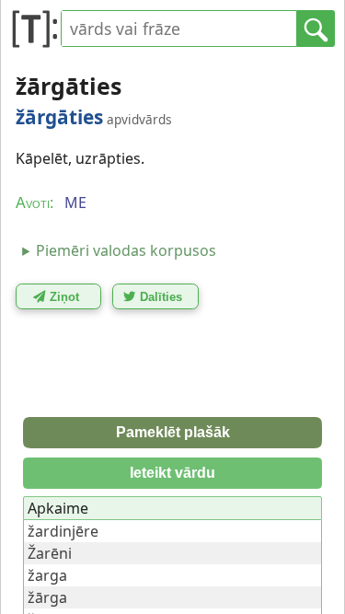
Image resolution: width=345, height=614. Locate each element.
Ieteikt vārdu (172, 473)
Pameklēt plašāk (173, 432)
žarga (47, 575)
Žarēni (50, 553)
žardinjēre (63, 531)
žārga (47, 597)
